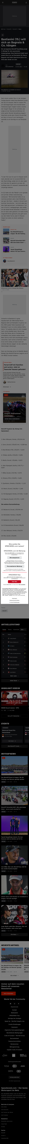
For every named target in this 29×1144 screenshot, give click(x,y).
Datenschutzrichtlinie (14, 600)
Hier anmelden (22, 584)
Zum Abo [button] (14, 581)
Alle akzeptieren (14, 557)
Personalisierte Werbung (14, 566)
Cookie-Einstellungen (14, 602)
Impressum (14, 598)
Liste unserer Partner (7, 595)
